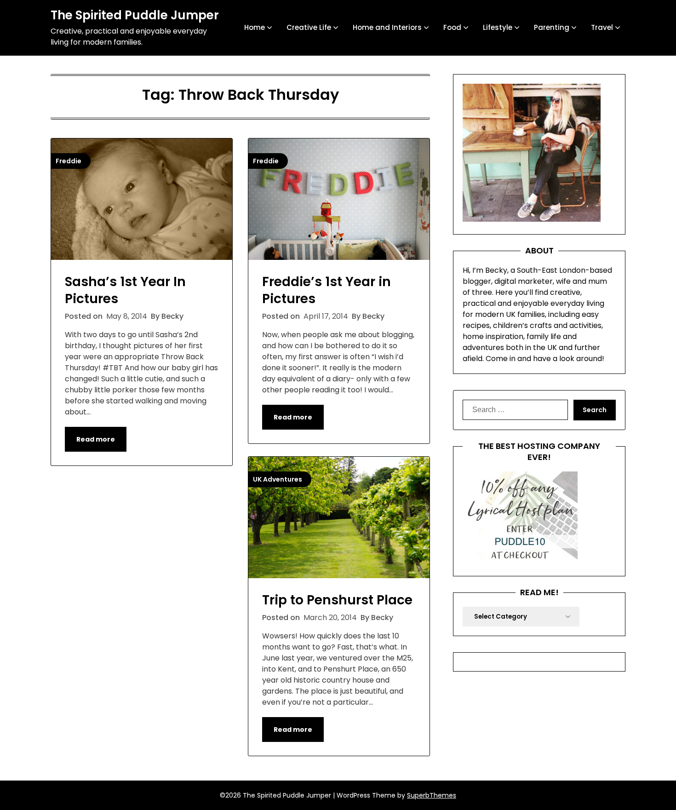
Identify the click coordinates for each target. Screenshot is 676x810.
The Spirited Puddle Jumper (135, 15)
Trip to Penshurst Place (337, 600)
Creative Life (308, 27)
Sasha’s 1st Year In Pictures (125, 290)
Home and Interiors (387, 27)
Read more (95, 439)
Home (254, 27)
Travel (602, 27)
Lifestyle (497, 27)
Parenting (551, 27)
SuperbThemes (431, 795)
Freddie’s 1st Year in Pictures (326, 290)
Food (452, 27)
